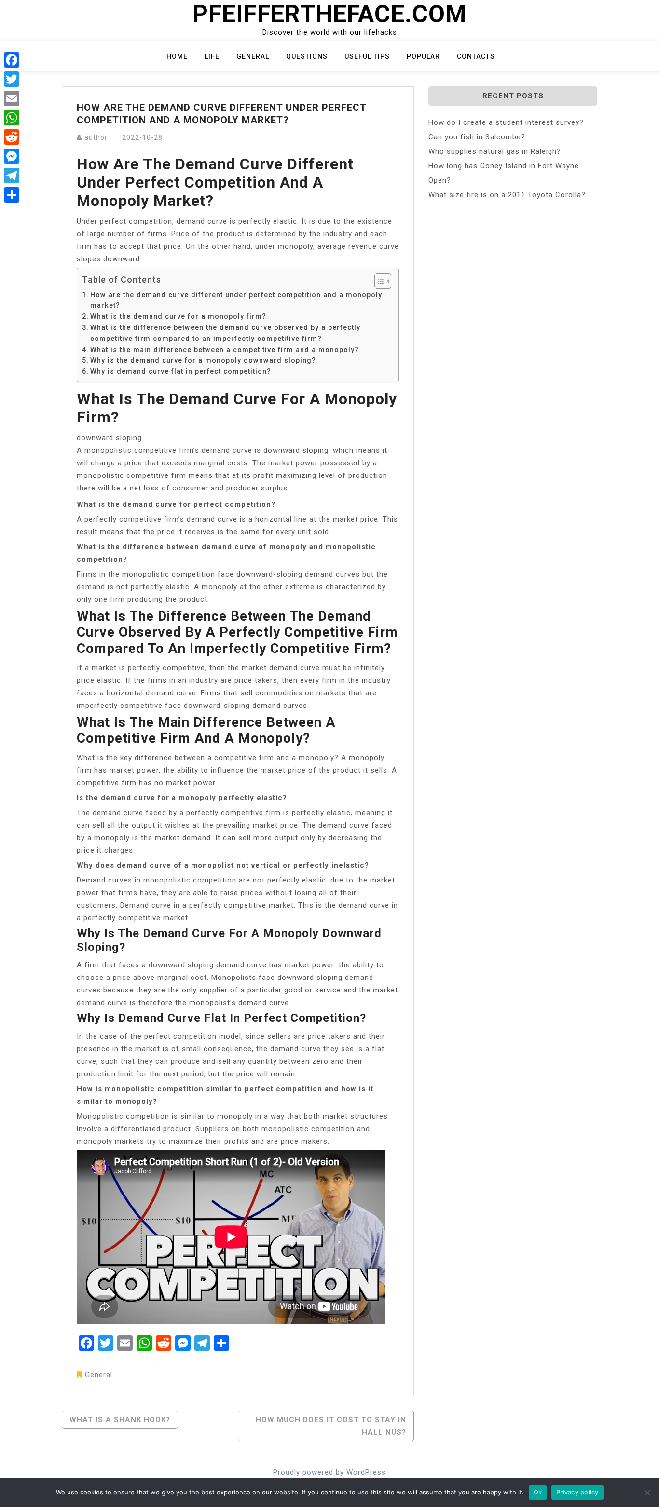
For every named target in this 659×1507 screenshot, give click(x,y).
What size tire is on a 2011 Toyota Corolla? (507, 194)
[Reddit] (11, 137)
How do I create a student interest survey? (506, 122)
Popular (423, 56)
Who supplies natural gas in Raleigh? (494, 151)
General (252, 56)
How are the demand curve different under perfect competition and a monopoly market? (236, 300)
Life (212, 56)
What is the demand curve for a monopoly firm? (178, 316)
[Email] (11, 98)
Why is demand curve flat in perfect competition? (180, 371)
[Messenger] (11, 156)
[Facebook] (11, 59)
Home (177, 56)
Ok (538, 1492)
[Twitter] (11, 79)
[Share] (11, 194)
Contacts (476, 56)
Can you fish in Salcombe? (476, 137)
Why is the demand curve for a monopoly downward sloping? (203, 360)
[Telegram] (11, 175)
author (96, 137)
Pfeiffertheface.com (329, 14)
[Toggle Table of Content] (378, 281)
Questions (307, 56)
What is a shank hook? (119, 1419)
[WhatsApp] (11, 117)
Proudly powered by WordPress (329, 1472)
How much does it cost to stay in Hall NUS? (331, 1426)
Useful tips (367, 56)
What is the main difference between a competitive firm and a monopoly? (224, 349)
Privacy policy (577, 1492)
